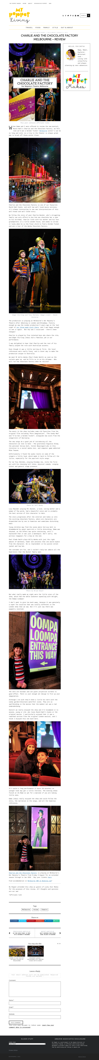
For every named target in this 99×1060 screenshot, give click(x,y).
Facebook (14, 920)
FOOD (38, 27)
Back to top (82, 1056)
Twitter (22, 920)
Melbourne (43, 131)
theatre (44, 910)
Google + (40, 920)
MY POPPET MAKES (15, 3)
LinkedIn (49, 920)
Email (56, 920)
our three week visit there (28, 327)
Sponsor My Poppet (40, 3)
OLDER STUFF (12, 1042)
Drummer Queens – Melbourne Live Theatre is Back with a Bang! (35, 959)
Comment (12, 980)
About (30, 3)
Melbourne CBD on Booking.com (39, 881)
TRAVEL (29, 27)
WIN (50, 3)
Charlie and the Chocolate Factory (23, 873)
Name (11, 1000)
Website (11, 1014)
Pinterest (31, 920)
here (49, 877)
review (35, 910)
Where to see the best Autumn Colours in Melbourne (17, 959)
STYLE (55, 27)
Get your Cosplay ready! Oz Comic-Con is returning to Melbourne (22, 933)
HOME (24, 3)
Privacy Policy (13, 1050)
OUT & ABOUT (67, 27)
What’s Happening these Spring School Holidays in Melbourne (48, 933)
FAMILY (46, 27)
